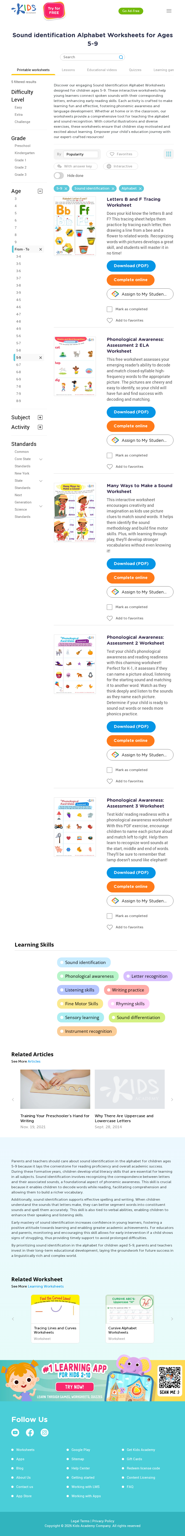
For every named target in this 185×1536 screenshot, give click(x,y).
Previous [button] (13, 1099)
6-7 (18, 364)
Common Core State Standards (23, 458)
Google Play (81, 1449)
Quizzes (135, 69)
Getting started (83, 1477)
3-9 (18, 292)
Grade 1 (20, 160)
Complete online (131, 280)
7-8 (18, 386)
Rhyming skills (130, 1004)
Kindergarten (25, 153)
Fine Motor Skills (81, 1004)
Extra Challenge (22, 118)
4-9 (18, 328)
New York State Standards (22, 480)
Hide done (75, 175)
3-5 (18, 263)
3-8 (18, 285)
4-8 (18, 321)
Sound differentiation (138, 1017)
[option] (55, 1099)
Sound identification (85, 962)
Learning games (166, 69)
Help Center (81, 1468)
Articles (34, 1061)
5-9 (18, 357)
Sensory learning (82, 1017)
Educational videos (102, 69)
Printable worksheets (33, 69)
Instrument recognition (88, 1031)
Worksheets (25, 1449)
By (59, 154)
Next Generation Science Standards (23, 506)
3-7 (18, 278)
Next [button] (171, 1099)
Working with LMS (85, 1486)
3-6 (18, 271)
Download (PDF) (131, 266)
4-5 (18, 299)
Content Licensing (141, 1477)
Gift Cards (134, 1459)
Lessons (68, 69)
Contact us (24, 1486)
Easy (18, 107)
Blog (19, 1468)
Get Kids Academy (141, 1449)
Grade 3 (20, 174)
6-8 (18, 372)
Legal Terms (80, 1521)
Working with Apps (86, 1496)
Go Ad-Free (130, 11)
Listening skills (79, 990)
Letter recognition (150, 976)
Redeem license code (143, 1468)
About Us (23, 1477)
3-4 (18, 256)
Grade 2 (20, 167)
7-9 (18, 393)
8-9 (18, 400)
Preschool (22, 145)
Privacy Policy (103, 1521)
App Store (24, 1496)
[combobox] (80, 154)
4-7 (18, 314)
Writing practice (128, 990)
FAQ (130, 1486)
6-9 (18, 379)
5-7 (18, 343)
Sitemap (78, 1459)
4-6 (18, 307)
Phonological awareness (89, 976)
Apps (20, 1459)
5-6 (18, 336)
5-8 (18, 350)
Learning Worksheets (46, 1286)
